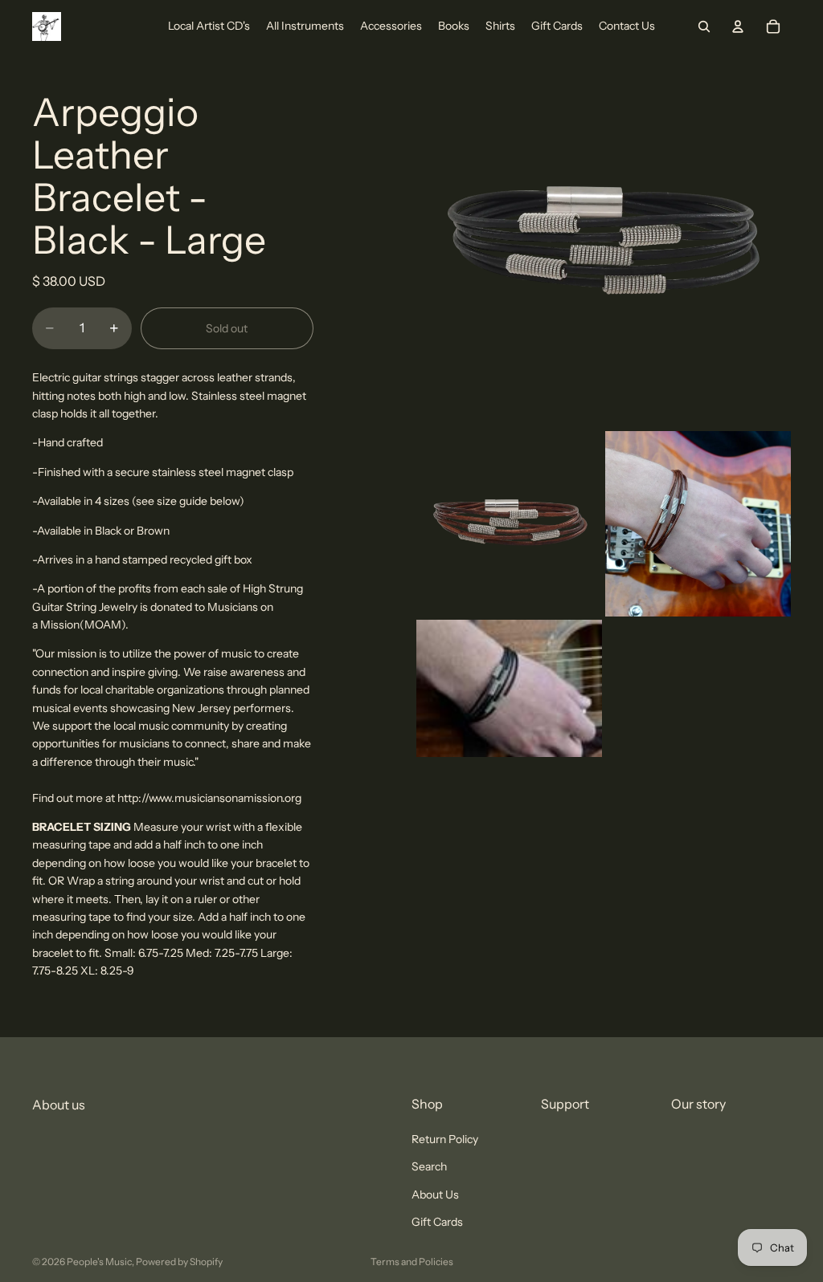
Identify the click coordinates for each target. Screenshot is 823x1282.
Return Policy (445, 1139)
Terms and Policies (412, 1262)
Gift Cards (437, 1222)
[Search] (704, 26)
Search (429, 1167)
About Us (435, 1194)
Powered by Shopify (179, 1262)
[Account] (737, 26)
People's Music (99, 1262)
